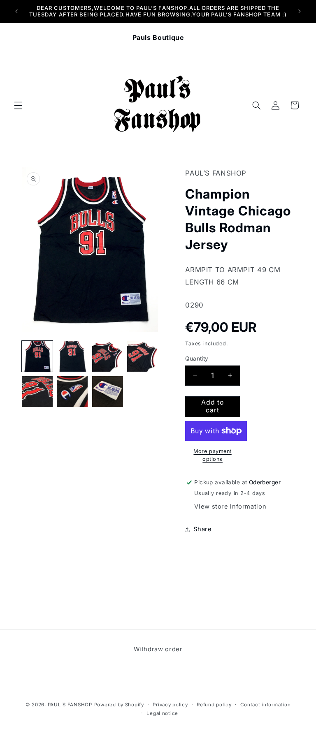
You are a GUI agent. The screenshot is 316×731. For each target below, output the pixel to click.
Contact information (265, 705)
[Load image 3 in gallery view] (107, 356)
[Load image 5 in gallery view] (37, 391)
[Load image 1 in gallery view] (37, 356)
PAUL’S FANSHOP (70, 705)
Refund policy (214, 705)
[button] (18, 105)
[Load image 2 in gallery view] (72, 356)
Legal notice (162, 713)
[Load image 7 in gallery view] (107, 391)
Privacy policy (170, 705)
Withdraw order (158, 649)
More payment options (212, 455)
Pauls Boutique (158, 37)
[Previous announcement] (16, 11)
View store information (230, 506)
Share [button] (202, 529)
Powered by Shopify (119, 705)
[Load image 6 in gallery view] (72, 391)
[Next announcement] (299, 11)
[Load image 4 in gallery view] (142, 356)
